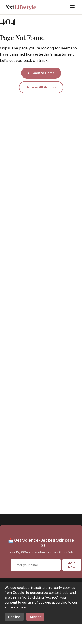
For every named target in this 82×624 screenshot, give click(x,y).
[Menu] (72, 7)
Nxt (20, 7)
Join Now (71, 565)
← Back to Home (41, 73)
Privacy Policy (15, 607)
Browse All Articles (41, 87)
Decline (14, 617)
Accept (35, 617)
